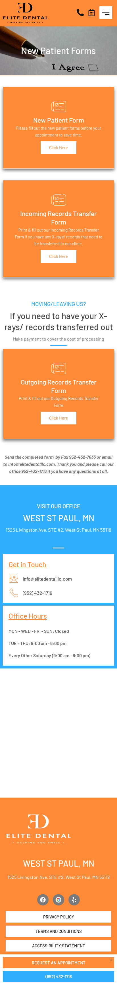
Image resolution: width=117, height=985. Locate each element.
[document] (58, 492)
